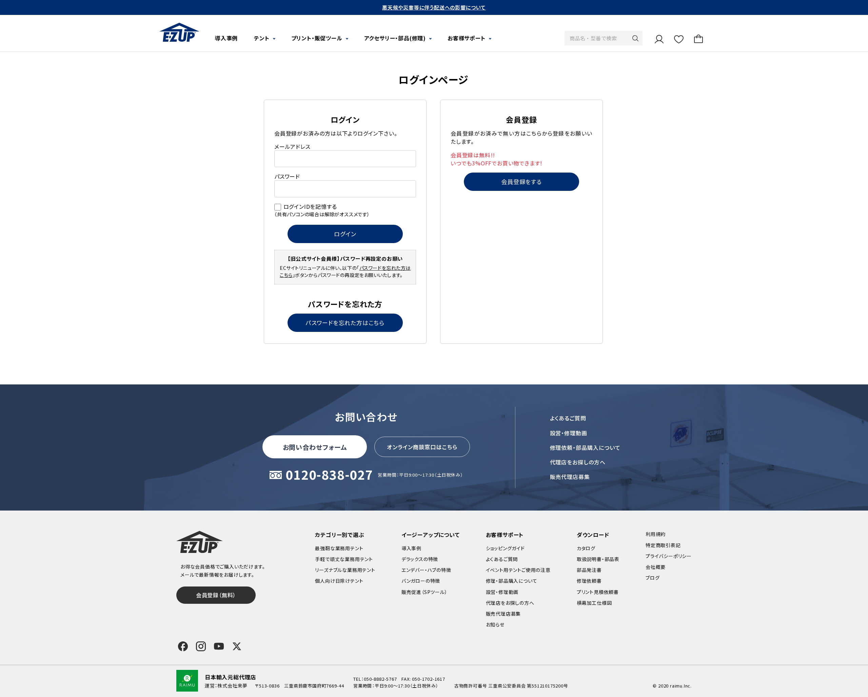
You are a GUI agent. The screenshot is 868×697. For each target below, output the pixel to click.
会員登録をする (521, 181)
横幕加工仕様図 (594, 602)
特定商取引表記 (663, 545)
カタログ (586, 548)
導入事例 (226, 38)
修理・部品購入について (511, 580)
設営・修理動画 (569, 433)
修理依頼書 (589, 580)
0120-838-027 (329, 475)
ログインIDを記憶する (310, 206)
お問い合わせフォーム (315, 447)
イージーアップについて (430, 535)
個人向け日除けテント (339, 580)
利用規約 (656, 534)
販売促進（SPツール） (424, 592)
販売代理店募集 (570, 477)
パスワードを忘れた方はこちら (345, 322)
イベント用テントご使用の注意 (518, 569)
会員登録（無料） (216, 595)
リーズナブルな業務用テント (345, 569)
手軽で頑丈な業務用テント (344, 559)
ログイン (345, 234)
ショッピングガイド (505, 548)
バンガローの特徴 (420, 580)
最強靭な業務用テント (339, 548)
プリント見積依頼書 (598, 592)
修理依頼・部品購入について (585, 447)
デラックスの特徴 (419, 559)
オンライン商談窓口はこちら (422, 447)
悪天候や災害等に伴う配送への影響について (434, 7)
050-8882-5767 (380, 679)
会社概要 (656, 566)
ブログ (652, 577)
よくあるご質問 (568, 418)
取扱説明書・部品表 (598, 559)
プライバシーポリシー (669, 556)
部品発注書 (589, 569)
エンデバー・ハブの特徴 (426, 569)
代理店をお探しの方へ (578, 462)
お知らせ (495, 624)
